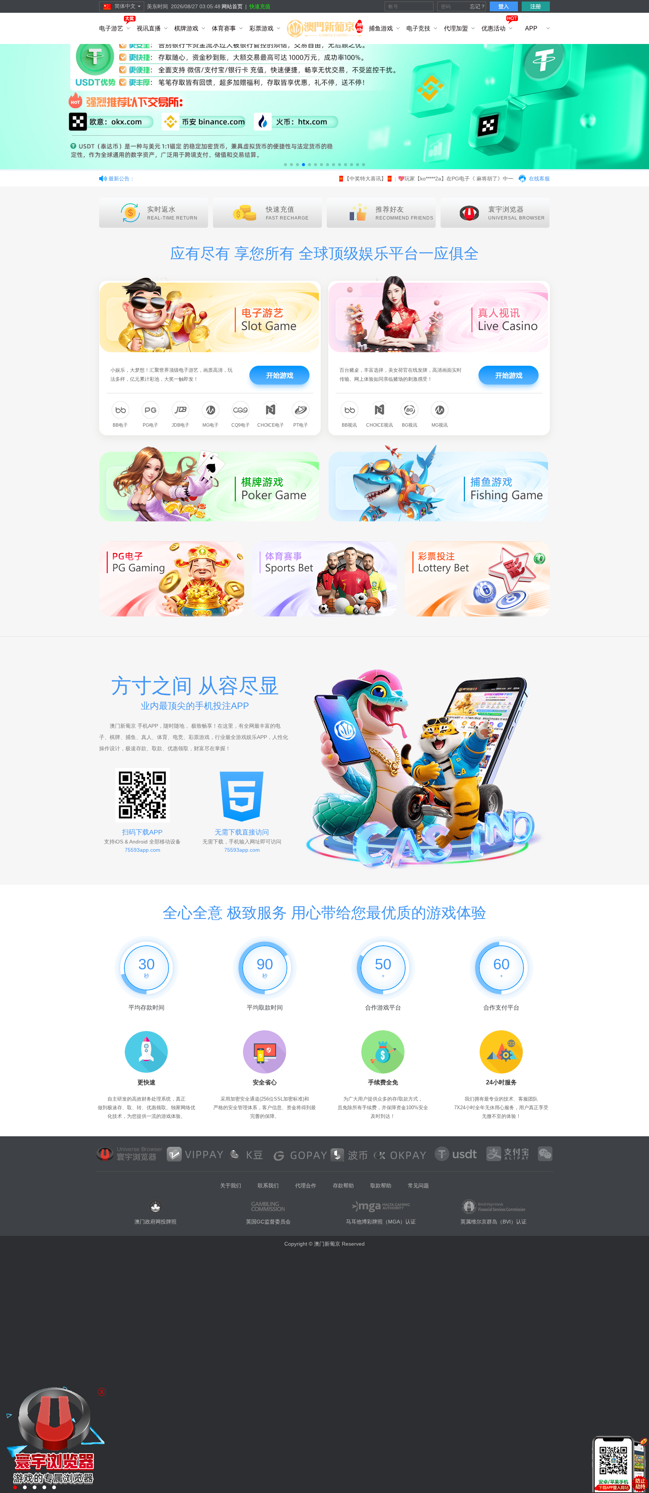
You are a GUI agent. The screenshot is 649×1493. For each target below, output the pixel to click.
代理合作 (305, 1186)
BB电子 (120, 425)
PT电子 (300, 425)
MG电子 (210, 425)
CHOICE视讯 (379, 425)
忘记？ (478, 6)
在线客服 (539, 179)
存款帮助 (343, 1186)
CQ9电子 (240, 425)
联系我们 (268, 1186)
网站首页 (232, 6)
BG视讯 (409, 425)
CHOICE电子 (270, 425)
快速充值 (259, 6)
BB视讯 (349, 425)
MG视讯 (440, 425)
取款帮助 (380, 1186)
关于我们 (230, 1186)
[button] (285, 164)
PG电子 (150, 425)
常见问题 (418, 1186)
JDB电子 (180, 425)
